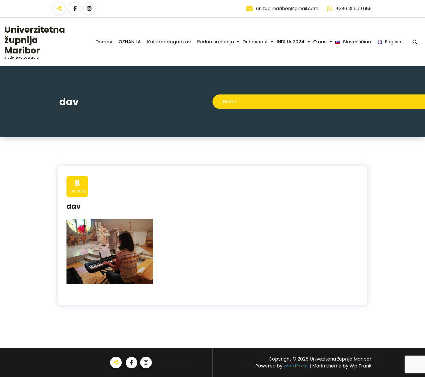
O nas (320, 41)
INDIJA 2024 (290, 41)
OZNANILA (130, 41)
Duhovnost (255, 41)
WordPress (296, 366)
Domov (103, 41)
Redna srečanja (215, 41)
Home (229, 101)
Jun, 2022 (77, 186)
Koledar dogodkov (169, 41)
